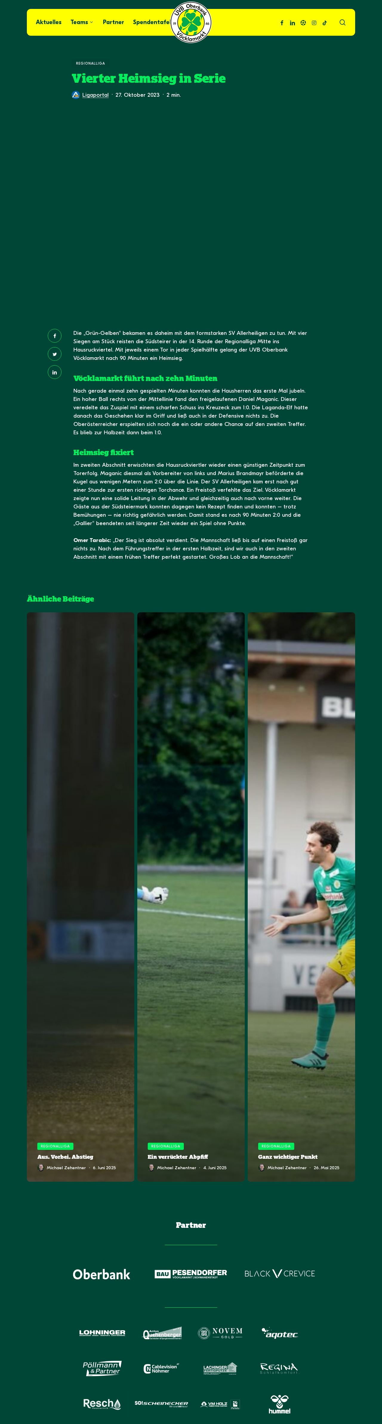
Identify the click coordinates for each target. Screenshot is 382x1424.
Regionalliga (90, 63)
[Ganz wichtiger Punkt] (301, 897)
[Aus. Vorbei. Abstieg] (80, 897)
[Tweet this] (54, 354)
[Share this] (54, 336)
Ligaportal (95, 95)
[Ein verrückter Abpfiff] (191, 897)
